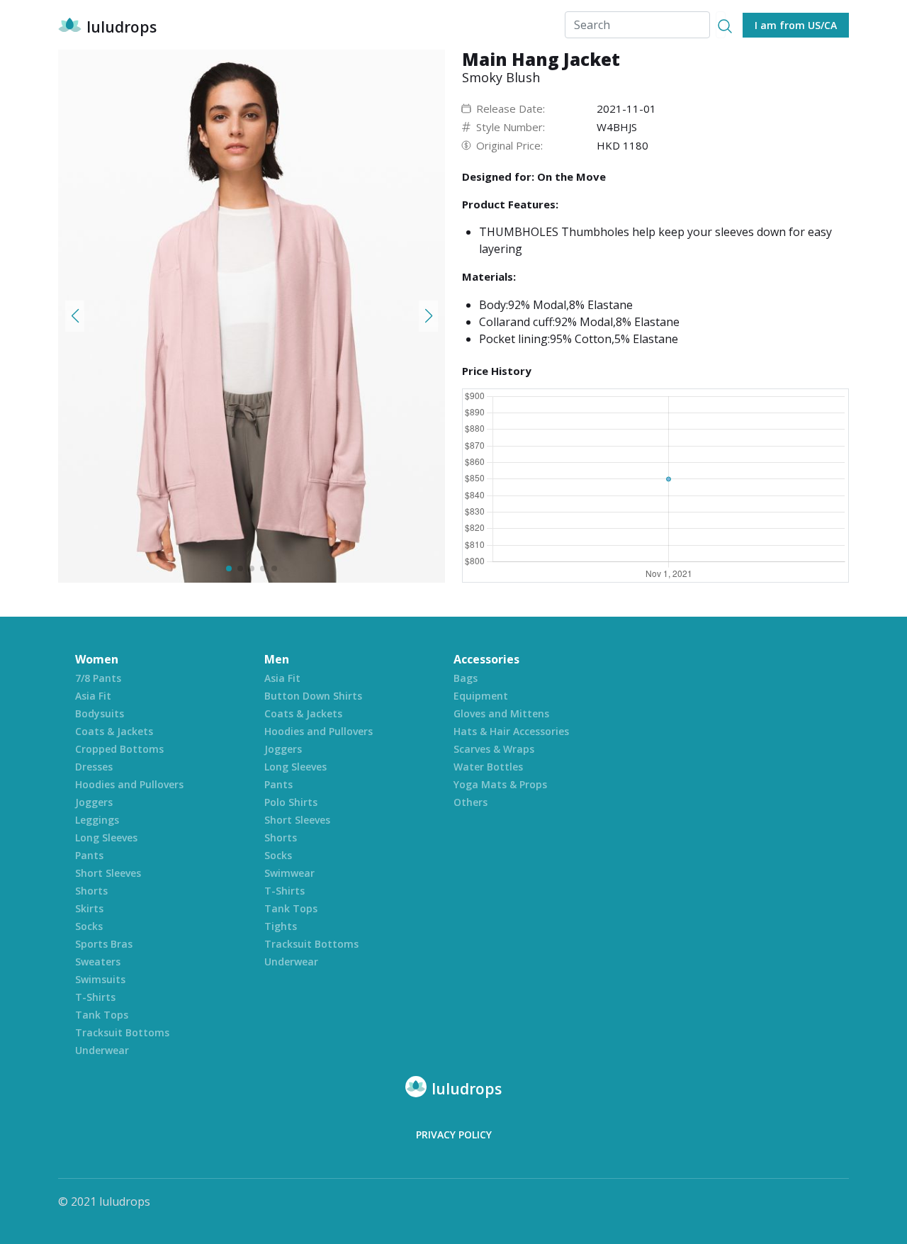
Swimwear (289, 873)
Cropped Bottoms (119, 749)
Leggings (97, 819)
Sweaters (97, 961)
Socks (89, 926)
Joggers (94, 802)
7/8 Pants (98, 678)
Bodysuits (99, 713)
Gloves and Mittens (501, 713)
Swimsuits (100, 979)
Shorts (91, 890)
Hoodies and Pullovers (129, 784)
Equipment (481, 695)
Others (471, 802)
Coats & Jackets (114, 731)
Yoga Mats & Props (500, 784)
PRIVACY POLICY (454, 1134)
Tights (280, 926)
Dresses (94, 766)
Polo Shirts (290, 802)
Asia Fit (93, 695)
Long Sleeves (106, 837)
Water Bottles (488, 766)
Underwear (102, 1050)
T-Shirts (95, 997)
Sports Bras (104, 944)
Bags (466, 678)
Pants (89, 855)
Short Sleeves (108, 873)
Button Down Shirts (313, 695)
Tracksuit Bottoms (122, 1032)
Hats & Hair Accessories (511, 731)
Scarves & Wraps (494, 749)
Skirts (89, 908)
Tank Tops (101, 1014)
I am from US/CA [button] (796, 25)
